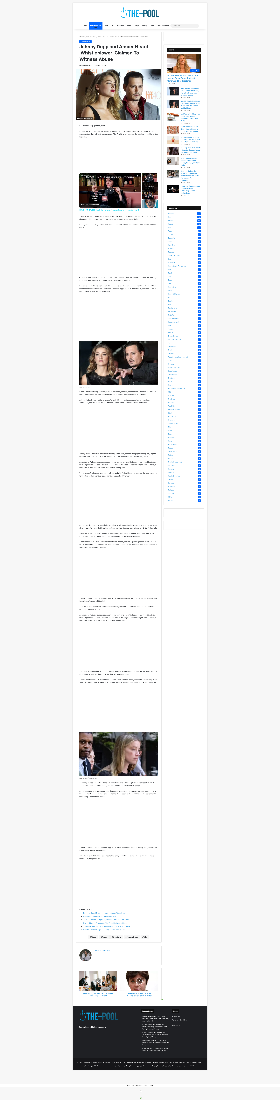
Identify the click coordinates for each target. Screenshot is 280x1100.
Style (137, 26)
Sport (170, 259)
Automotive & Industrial (176, 388)
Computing (172, 287)
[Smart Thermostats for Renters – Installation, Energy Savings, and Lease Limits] (173, 161)
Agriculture (172, 416)
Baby (170, 381)
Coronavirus (172, 451)
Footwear (171, 486)
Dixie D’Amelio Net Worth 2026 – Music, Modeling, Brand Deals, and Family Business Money (154, 1026)
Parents (171, 402)
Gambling (171, 245)
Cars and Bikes (173, 318)
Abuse (93, 937)
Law (169, 269)
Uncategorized (173, 322)
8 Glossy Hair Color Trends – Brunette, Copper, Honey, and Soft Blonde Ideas (191, 150)
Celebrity (117, 937)
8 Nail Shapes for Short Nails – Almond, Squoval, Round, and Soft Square (190, 129)
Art (169, 343)
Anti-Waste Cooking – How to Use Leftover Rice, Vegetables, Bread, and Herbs (155, 1042)
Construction (172, 374)
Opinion (170, 479)
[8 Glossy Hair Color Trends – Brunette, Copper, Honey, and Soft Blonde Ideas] (173, 151)
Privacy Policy (176, 1016)
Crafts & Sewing (174, 476)
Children (171, 353)
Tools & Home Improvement (178, 357)
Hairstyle (171, 437)
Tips (169, 276)
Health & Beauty (174, 409)
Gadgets (171, 493)
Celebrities (172, 346)
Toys (170, 360)
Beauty (144, 26)
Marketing (171, 262)
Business (171, 213)
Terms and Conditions (179, 1020)
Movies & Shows (174, 367)
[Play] (150, 195)
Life (112, 26)
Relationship (172, 308)
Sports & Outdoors (174, 339)
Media (170, 430)
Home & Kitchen (163, 26)
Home (85, 26)
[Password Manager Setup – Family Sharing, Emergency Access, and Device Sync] (173, 189)
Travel (170, 234)
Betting (170, 301)
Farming (171, 500)
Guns (170, 441)
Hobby (170, 332)
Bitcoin (170, 458)
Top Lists (171, 406)
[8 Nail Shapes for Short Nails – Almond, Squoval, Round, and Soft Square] (173, 130)
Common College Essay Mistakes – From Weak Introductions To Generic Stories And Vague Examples (190, 175)
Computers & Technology (177, 266)
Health (170, 220)
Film (169, 427)
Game (170, 241)
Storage (171, 472)
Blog (169, 304)
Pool (169, 297)
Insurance (171, 420)
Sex (169, 325)
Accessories (172, 444)
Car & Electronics (174, 255)
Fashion (171, 252)
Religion (171, 490)
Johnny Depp (132, 937)
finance (170, 248)
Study (170, 413)
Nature (170, 455)
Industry (171, 364)
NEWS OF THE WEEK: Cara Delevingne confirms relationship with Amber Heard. (110, 177)
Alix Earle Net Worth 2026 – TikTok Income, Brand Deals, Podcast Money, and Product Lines (183, 78)
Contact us (176, 1026)
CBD (169, 283)
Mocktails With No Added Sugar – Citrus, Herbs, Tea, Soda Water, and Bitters (190, 139)
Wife (145, 937)
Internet (171, 395)
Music (170, 350)
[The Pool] (140, 12)
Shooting (171, 465)
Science (171, 483)
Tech (152, 26)
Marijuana (171, 399)
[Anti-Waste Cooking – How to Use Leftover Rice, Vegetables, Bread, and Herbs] (173, 117)
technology (172, 311)
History (170, 497)
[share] (137, 176)
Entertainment (95, 26)
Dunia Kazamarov (86, 65)
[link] (83, 177)
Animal (170, 329)
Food (106, 26)
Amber (105, 937)
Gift (169, 392)
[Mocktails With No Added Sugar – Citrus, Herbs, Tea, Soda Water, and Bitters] (173, 140)
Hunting (171, 469)
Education (171, 238)
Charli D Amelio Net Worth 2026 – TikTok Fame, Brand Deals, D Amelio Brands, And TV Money (155, 1034)
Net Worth (120, 26)
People (129, 26)
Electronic (171, 378)
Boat (170, 434)
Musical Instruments (175, 462)
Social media (172, 371)
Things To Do (173, 423)
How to (170, 385)
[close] (141, 1091)
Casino (170, 224)
